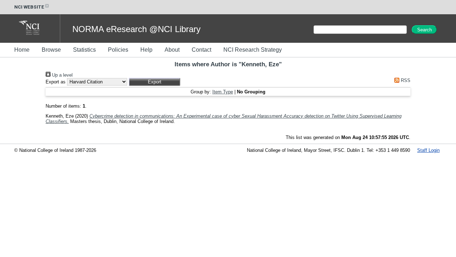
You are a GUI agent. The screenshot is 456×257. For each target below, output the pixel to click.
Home (22, 50)
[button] (154, 82)
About (172, 50)
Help (146, 50)
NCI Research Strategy (252, 50)
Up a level (62, 75)
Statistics (84, 50)
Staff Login (428, 150)
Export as (56, 81)
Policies (118, 50)
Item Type (222, 91)
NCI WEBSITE (29, 7)
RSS (404, 80)
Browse (51, 50)
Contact (201, 50)
